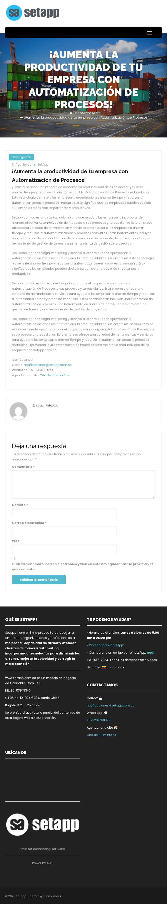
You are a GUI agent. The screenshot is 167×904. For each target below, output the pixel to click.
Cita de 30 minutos (54, 375)
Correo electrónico (29, 523)
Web (16, 541)
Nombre (20, 505)
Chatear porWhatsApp (106, 645)
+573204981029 (98, 720)
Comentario (23, 467)
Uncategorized (85, 113)
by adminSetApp (35, 164)
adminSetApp (49, 405)
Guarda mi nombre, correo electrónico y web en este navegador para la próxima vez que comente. (82, 566)
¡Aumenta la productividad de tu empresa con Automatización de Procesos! (86, 117)
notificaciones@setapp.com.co (48, 365)
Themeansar (52, 896)
